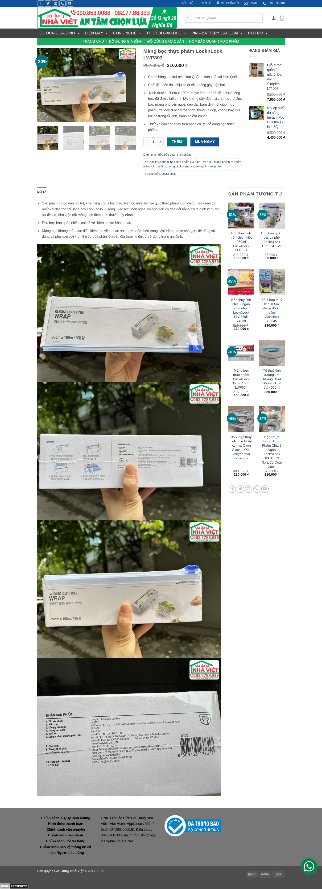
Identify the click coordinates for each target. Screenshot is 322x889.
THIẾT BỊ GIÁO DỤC (164, 33)
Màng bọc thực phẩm (227, 162)
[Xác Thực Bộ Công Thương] (193, 825)
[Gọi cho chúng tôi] (62, 3)
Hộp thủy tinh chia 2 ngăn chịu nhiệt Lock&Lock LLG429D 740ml (241, 310)
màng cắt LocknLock (181, 166)
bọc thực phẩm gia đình (185, 162)
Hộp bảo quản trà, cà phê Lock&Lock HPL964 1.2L (271, 239)
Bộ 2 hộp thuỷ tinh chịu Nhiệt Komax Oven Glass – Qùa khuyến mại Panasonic (241, 447)
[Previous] (45, 85)
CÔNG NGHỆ (124, 33)
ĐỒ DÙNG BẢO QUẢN (165, 41)
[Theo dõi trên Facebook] (40, 3)
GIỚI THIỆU (188, 3)
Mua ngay (205, 142)
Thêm (177, 142)
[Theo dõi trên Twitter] (48, 3)
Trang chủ (93, 41)
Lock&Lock (168, 173)
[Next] (128, 85)
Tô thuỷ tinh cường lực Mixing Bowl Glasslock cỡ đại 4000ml (271, 379)
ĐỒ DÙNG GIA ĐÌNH (57, 33)
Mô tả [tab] (41, 192)
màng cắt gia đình (154, 166)
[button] (273, 18)
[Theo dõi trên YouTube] (69, 3)
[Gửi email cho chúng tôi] (55, 3)
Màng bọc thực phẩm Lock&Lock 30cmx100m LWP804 (241, 379)
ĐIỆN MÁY (94, 33)
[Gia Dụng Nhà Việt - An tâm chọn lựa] (107, 18)
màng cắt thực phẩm (208, 166)
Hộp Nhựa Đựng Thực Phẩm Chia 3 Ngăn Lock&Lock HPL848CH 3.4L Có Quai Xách (272, 452)
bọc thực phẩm (159, 162)
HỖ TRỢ (255, 33)
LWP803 (207, 162)
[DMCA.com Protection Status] (14, 886)
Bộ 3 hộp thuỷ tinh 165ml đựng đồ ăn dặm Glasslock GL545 (271, 310)
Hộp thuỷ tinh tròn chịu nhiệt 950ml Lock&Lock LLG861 (241, 241)
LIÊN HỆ (206, 3)
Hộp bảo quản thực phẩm (214, 41)
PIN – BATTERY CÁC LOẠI (214, 33)
